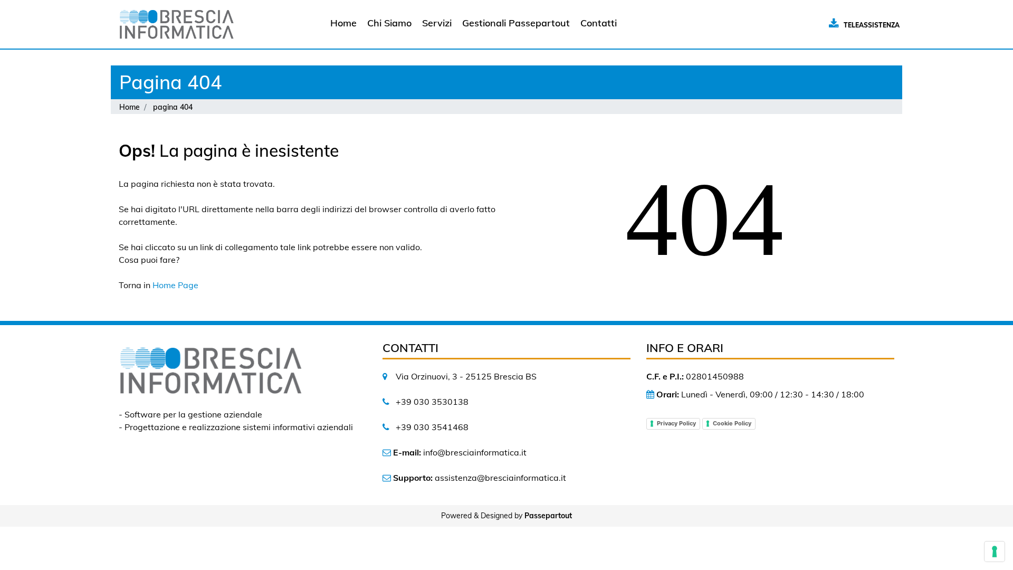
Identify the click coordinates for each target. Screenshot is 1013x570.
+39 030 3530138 (432, 401)
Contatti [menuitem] (598, 23)
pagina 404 (173, 107)
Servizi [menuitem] (437, 23)
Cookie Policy (732, 423)
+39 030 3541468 (432, 427)
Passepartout (548, 515)
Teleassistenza (872, 25)
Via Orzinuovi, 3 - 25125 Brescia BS (466, 376)
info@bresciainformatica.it (475, 452)
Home (129, 107)
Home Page (175, 285)
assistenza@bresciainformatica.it (500, 477)
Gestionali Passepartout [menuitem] (516, 23)
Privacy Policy (676, 423)
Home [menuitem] (343, 23)
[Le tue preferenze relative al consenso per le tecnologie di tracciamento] (995, 552)
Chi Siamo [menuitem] (389, 23)
